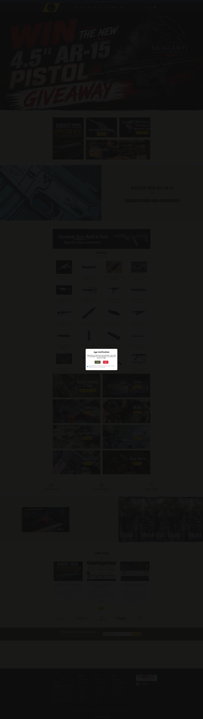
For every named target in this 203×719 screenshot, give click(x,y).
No (105, 362)
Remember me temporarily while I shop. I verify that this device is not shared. (102, 366)
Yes (98, 362)
